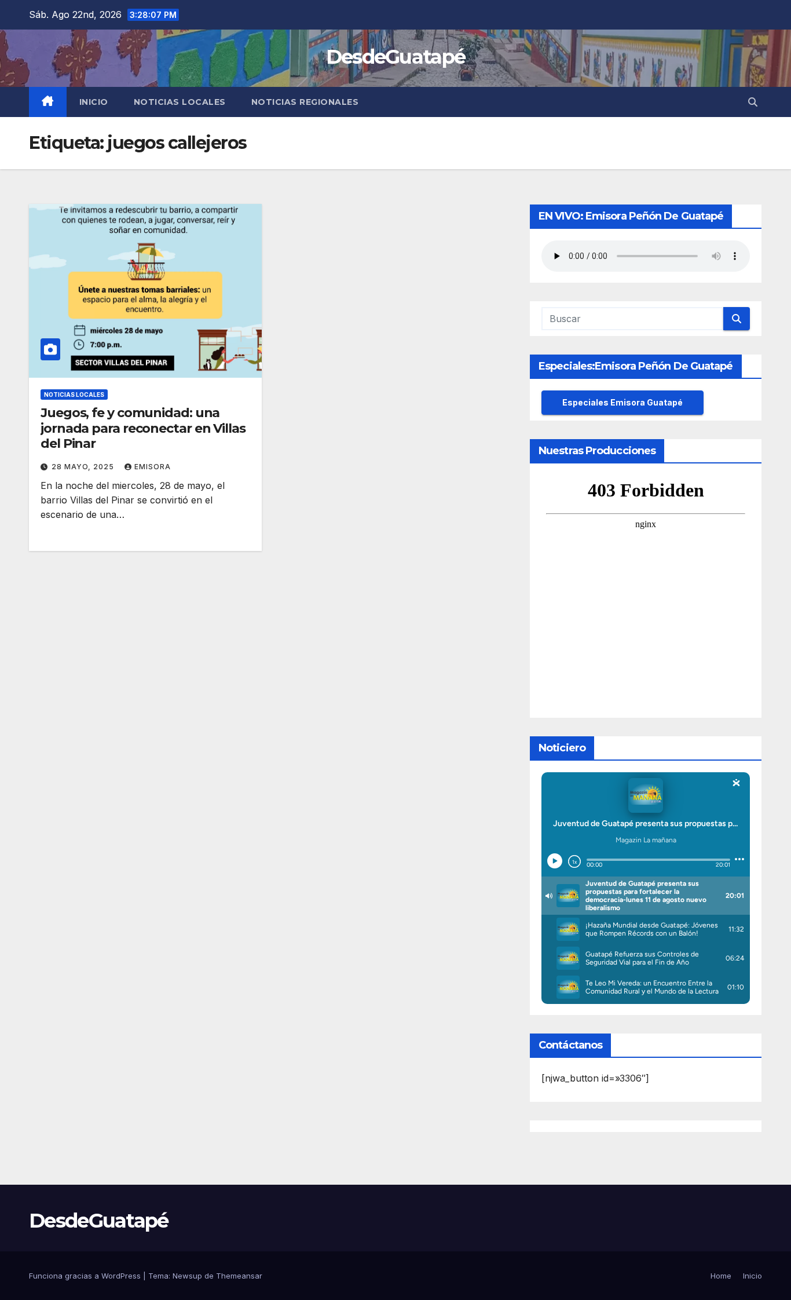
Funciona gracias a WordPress (86, 1275)
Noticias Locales (180, 102)
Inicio (93, 102)
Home (721, 1275)
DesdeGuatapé (396, 57)
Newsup (187, 1275)
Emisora (152, 466)
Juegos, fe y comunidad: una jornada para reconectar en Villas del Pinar (143, 428)
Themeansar (239, 1275)
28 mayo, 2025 (84, 466)
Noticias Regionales (305, 102)
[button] (752, 102)
